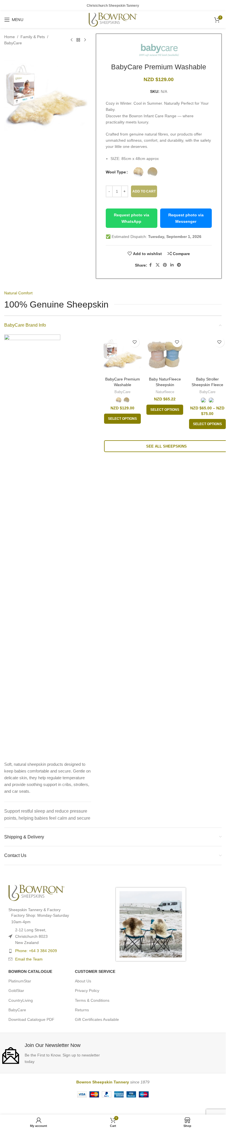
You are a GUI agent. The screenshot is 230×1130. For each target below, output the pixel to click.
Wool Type (116, 172)
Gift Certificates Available (97, 1031)
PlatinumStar (19, 993)
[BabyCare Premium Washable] (122, 354)
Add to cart (144, 191)
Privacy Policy (87, 1002)
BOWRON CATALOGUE (30, 983)
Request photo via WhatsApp (131, 218)
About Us (83, 993)
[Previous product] (71, 39)
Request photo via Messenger (186, 218)
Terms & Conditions (92, 1012)
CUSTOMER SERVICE (95, 983)
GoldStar (16, 1002)
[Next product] (85, 39)
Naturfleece (165, 392)
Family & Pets (32, 37)
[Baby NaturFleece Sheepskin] (165, 354)
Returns (82, 1021)
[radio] (138, 172)
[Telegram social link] (179, 265)
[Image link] (32, 544)
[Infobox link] (56, 1064)
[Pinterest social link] (165, 265)
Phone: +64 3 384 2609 (36, 962)
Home (9, 37)
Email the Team (29, 970)
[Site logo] (113, 19)
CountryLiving (20, 1012)
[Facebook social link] (150, 265)
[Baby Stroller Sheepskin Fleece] (207, 544)
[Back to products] (78, 39)
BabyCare (13, 43)
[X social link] (157, 265)
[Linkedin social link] (172, 265)
